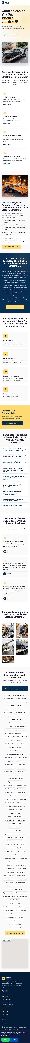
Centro (20, 705)
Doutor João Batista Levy (12, 743)
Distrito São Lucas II (16, 740)
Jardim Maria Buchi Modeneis (16, 889)
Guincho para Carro (20, 298)
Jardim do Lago (8, 837)
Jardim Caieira (10, 792)
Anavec (8, 695)
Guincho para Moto (7, 300)
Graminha (21, 747)
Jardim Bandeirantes (21, 771)
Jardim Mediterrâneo (10, 896)
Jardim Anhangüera (10, 768)
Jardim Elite (9, 844)
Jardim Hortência (9, 865)
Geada (23, 743)
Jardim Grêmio (23, 858)
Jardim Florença (10, 851)
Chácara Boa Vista (22, 712)
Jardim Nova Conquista (15, 927)
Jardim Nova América (16, 924)
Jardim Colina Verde (15, 813)
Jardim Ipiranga (10, 872)
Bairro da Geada (10, 698)
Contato (3, 1019)
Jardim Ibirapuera (22, 865)
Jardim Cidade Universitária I (16, 809)
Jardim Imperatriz (10, 868)
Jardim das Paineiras (16, 827)
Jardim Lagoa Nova (9, 879)
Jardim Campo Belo (15, 796)
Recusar (14, 1039)
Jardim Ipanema (22, 868)
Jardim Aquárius (22, 768)
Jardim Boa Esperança (22, 785)
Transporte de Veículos (14, 302)
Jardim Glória (21, 851)
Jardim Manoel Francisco (16, 886)
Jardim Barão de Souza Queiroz (15, 778)
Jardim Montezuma (22, 906)
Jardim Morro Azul (8, 910)
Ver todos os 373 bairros (15, 933)
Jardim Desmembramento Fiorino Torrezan (15, 834)
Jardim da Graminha (16, 823)
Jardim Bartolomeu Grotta (15, 782)
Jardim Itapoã (21, 872)
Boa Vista (12, 705)
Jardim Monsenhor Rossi (16, 903)
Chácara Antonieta (9, 712)
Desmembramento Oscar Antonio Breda (15, 733)
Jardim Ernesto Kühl (20, 844)
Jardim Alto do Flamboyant (15, 761)
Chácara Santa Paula (16, 719)
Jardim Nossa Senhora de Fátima (16, 917)
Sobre (3, 1017)
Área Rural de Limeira (19, 695)
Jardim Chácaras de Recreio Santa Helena (16, 806)
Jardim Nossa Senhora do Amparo (16, 920)
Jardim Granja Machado (10, 858)
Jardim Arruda (8, 771)
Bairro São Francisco (22, 702)
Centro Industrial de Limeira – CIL (16, 709)
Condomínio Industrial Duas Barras (15, 726)
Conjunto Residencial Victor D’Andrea (16, 730)
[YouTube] (6, 991)
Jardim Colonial (10, 820)
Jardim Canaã (23, 799)
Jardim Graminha (16, 854)
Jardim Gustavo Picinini (15, 861)
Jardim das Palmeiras (16, 830)
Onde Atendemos (6, 1014)
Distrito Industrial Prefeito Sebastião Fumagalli (16, 736)
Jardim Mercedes (23, 896)
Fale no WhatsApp (11, 35)
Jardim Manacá (9, 882)
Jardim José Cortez (9, 875)
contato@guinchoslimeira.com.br (12, 1029)
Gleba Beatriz (11, 747)
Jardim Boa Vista (11, 789)
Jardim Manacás (21, 882)
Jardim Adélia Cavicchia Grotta (16, 754)
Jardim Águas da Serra (22, 757)
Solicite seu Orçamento (11, 246)
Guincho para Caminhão (20, 300)
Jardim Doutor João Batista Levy (15, 841)
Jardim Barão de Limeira (16, 775)
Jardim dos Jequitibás (21, 837)
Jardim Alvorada (10, 764)
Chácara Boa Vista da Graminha (15, 716)
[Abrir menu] (26, 2)
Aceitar (5, 1039)
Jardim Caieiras (21, 792)
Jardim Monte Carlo (9, 906)
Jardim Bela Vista (8, 785)
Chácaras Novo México (15, 723)
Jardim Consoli (21, 820)
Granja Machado (16, 750)
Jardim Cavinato (10, 802)
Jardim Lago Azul (22, 875)
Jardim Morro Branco (22, 910)
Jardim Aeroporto (8, 757)
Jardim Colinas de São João (15, 816)
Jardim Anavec (21, 764)
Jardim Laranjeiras (22, 879)
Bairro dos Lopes (22, 698)
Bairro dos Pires (9, 702)
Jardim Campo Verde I (10, 799)
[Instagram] (3, 991)
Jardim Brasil (22, 789)
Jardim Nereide (15, 913)
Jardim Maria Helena (22, 893)
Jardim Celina (21, 802)
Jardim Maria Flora (8, 893)
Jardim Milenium (16, 900)
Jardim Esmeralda (10, 848)
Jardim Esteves (21, 848)
